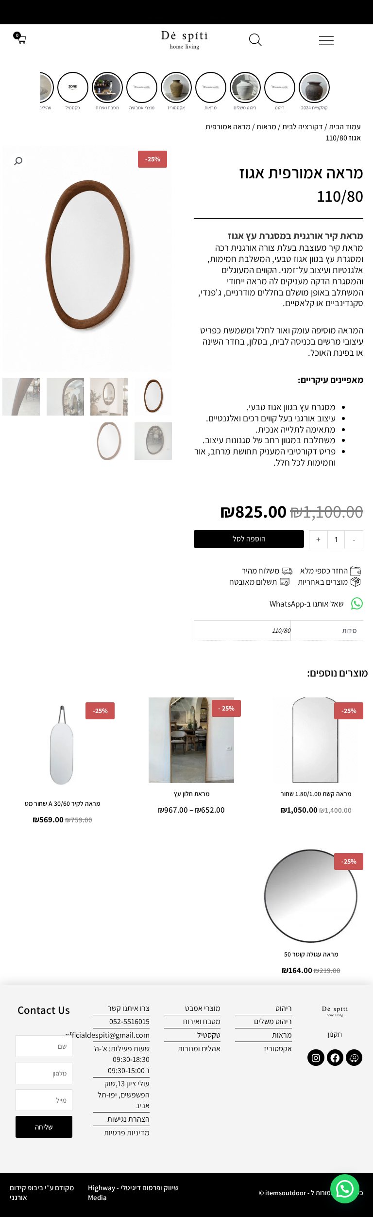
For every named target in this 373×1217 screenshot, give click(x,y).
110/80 (281, 630)
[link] (314, 87)
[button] (18, 161)
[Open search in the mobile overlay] (255, 40)
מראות (266, 127)
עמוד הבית (345, 127)
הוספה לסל (249, 539)
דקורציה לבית (302, 127)
